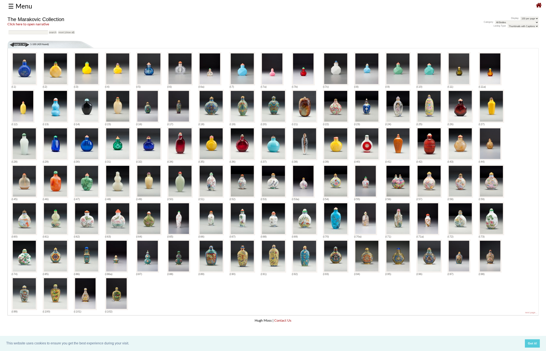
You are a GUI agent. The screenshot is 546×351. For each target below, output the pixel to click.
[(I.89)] (211, 272)
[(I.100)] (55, 310)
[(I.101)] (85, 310)
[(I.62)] (86, 235)
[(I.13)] (55, 123)
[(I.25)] (429, 123)
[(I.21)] (304, 123)
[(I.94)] (367, 272)
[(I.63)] (118, 235)
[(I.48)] (118, 197)
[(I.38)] (304, 160)
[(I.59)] (491, 197)
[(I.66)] (211, 235)
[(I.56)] (398, 197)
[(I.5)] (149, 85)
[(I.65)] (178, 235)
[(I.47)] (86, 197)
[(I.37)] (273, 160)
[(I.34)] (180, 160)
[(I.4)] (118, 85)
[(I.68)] (273, 235)
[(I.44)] (490, 160)
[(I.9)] (398, 85)
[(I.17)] (178, 123)
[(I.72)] (460, 235)
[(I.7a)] (272, 85)
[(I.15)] (118, 123)
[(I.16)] (147, 123)
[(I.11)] (459, 85)
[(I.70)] (336, 235)
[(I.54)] (336, 197)
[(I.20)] (273, 123)
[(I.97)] (459, 272)
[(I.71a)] (427, 235)
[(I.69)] (304, 235)
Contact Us (282, 320)
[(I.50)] (180, 197)
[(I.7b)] (303, 85)
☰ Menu (20, 6)
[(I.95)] (398, 272)
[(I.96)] (429, 272)
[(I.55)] (365, 197)
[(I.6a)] (209, 85)
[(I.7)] (242, 85)
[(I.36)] (242, 160)
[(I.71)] (398, 235)
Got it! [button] (532, 343)
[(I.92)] (304, 272)
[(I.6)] (180, 85)
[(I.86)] (86, 272)
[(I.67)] (242, 235)
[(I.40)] (367, 160)
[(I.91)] (273, 272)
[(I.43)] (460, 160)
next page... (531, 312)
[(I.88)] (178, 272)
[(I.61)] (55, 235)
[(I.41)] (398, 160)
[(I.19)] (242, 123)
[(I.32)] (149, 160)
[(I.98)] (490, 272)
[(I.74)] (24, 272)
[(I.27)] (491, 123)
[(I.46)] (55, 197)
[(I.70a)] (365, 235)
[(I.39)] (336, 160)
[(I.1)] (24, 85)
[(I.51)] (211, 197)
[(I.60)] (24, 235)
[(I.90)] (242, 272)
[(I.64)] (149, 235)
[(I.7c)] (336, 85)
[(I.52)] (242, 197)
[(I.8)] (367, 85)
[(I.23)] (367, 123)
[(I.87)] (147, 272)
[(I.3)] (86, 85)
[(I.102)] (116, 310)
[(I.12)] (23, 123)
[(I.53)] (273, 197)
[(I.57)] (429, 197)
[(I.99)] (24, 310)
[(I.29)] (55, 160)
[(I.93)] (336, 272)
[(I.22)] (336, 123)
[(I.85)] (55, 272)
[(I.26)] (460, 123)
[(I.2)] (55, 85)
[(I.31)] (118, 160)
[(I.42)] (429, 160)
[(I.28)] (24, 160)
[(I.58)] (460, 197)
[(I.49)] (149, 197)
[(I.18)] (211, 123)
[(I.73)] (491, 235)
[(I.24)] (398, 123)
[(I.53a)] (303, 197)
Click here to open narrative (28, 24)
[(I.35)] (211, 160)
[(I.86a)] (116, 272)
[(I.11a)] (490, 85)
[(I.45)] (24, 197)
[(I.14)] (86, 123)
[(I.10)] (429, 85)
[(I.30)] (86, 160)
